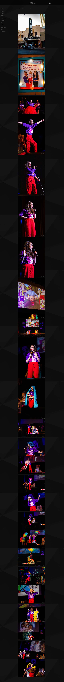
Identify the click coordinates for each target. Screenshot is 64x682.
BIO (1, 22)
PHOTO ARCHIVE (3, 31)
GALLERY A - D (3, 9)
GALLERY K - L (3, 15)
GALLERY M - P (3, 17)
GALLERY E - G (3, 11)
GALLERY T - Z (3, 20)
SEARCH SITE (3, 29)
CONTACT (2, 24)
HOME (2, 8)
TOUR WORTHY (3, 27)
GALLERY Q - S (3, 18)
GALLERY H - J (3, 13)
